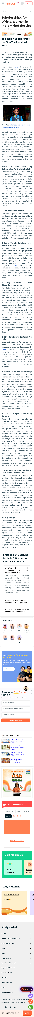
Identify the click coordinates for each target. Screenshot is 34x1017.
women (16, 67)
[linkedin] (6, 1007)
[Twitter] (10, 1007)
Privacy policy (6, 1002)
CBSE (4, 349)
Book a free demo (15, 720)
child (15, 265)
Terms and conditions (18, 1002)
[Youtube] (14, 1007)
